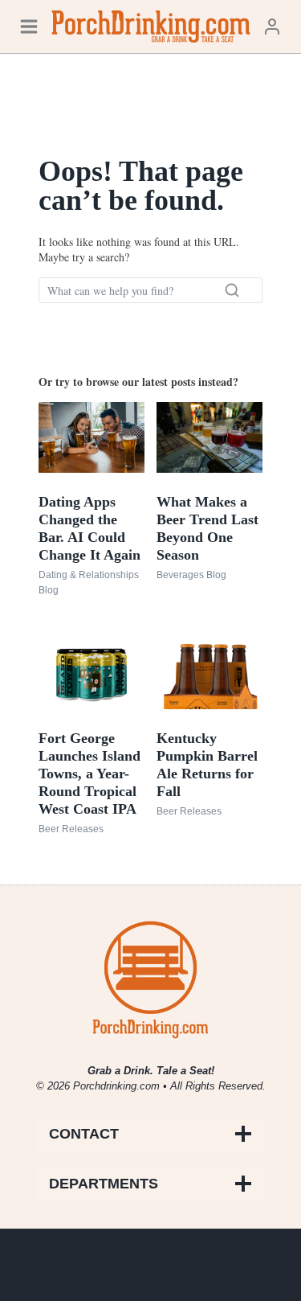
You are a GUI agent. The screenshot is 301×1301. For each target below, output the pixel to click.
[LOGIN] (272, 26)
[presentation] (91, 437)
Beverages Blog (191, 575)
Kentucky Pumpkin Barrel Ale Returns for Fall (207, 764)
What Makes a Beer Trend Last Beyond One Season (207, 528)
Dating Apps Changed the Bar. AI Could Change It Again (89, 528)
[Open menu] (29, 26)
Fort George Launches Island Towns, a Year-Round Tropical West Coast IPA (89, 773)
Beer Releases (71, 829)
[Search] (231, 290)
